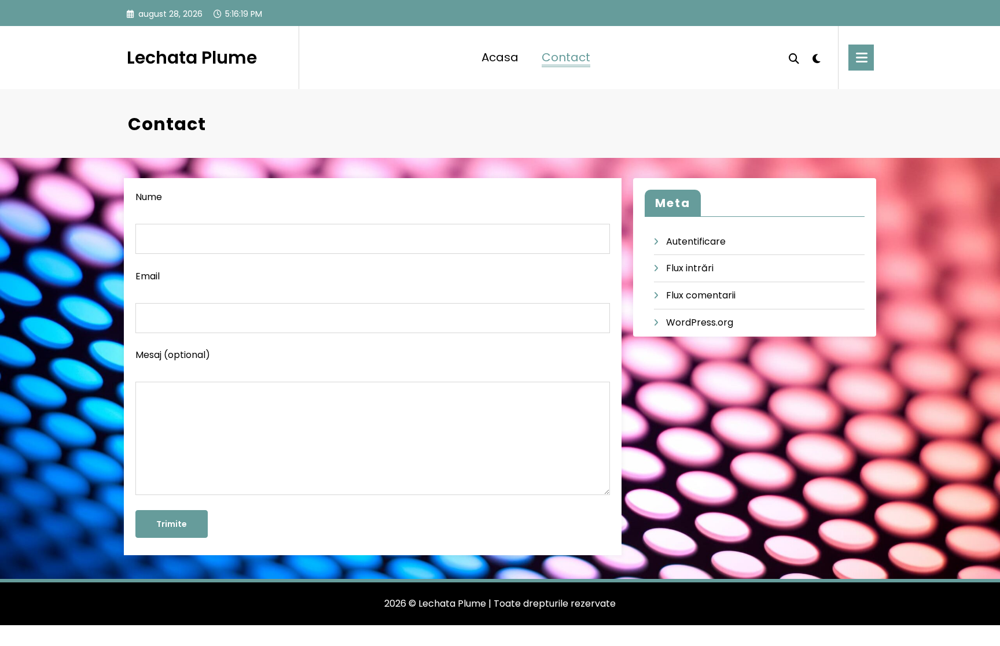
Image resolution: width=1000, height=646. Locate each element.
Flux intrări (690, 268)
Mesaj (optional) (172, 354)
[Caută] (794, 57)
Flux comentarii (701, 295)
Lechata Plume (192, 57)
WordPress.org (699, 322)
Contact (566, 57)
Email (147, 276)
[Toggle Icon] (861, 58)
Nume (148, 197)
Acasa (500, 57)
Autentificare (696, 241)
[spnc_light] (816, 57)
